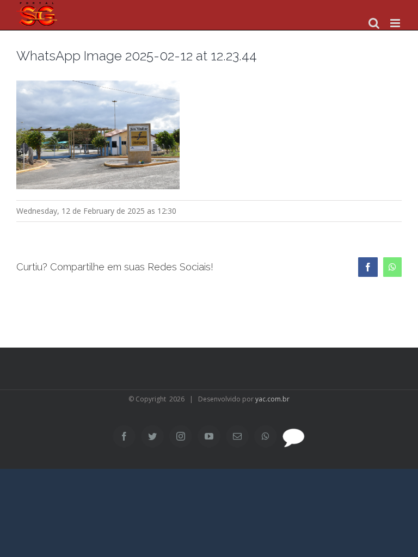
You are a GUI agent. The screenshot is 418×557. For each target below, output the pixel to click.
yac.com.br (272, 399)
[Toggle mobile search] (373, 23)
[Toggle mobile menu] (396, 23)
